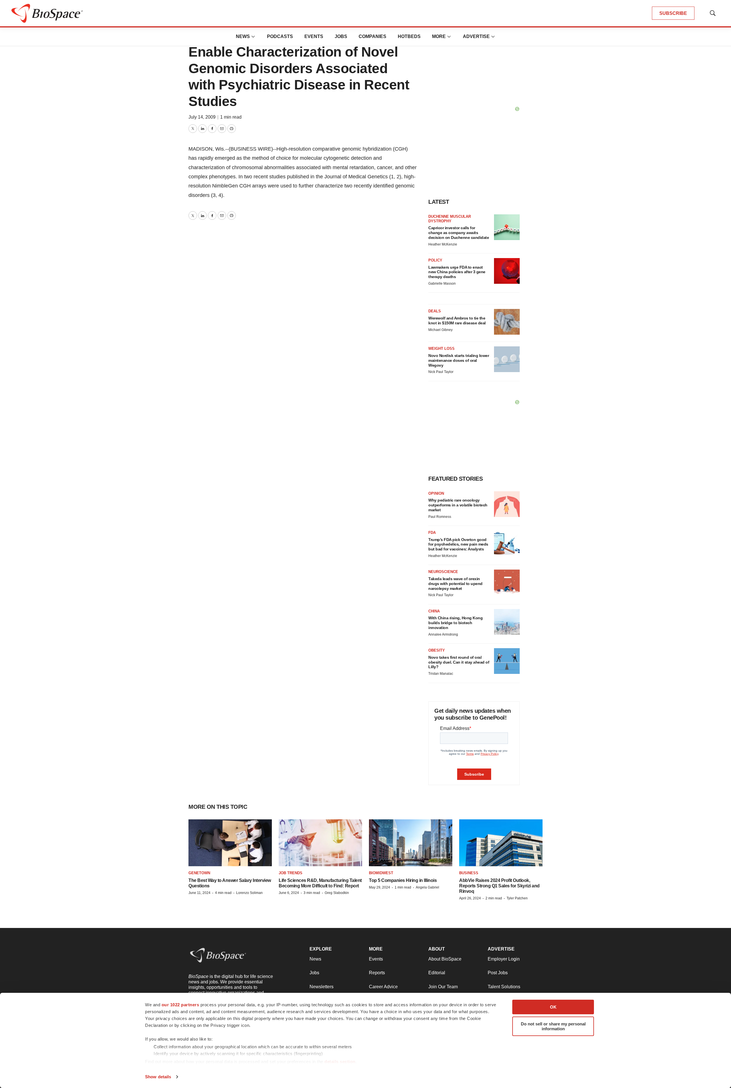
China (434, 611)
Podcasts (280, 36)
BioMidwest (381, 873)
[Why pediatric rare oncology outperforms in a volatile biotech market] (507, 504)
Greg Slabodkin (337, 893)
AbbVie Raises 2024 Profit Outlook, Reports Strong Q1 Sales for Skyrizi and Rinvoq (499, 886)
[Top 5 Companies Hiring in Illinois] (410, 843)
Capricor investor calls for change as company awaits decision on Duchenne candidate (458, 232)
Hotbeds (409, 36)
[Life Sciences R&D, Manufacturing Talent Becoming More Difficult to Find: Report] (320, 843)
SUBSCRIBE (673, 13)
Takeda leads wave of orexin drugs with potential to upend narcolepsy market (455, 583)
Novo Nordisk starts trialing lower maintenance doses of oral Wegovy (458, 360)
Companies (372, 36)
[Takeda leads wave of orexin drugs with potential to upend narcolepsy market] (507, 582)
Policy (435, 260)
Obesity (436, 650)
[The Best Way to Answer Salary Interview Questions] (230, 843)
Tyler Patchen (517, 898)
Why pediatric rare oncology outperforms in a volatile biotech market (457, 505)
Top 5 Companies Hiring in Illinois (403, 880)
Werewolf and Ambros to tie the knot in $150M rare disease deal (457, 320)
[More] (253, 36)
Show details (158, 1076)
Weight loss (441, 348)
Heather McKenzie (442, 244)
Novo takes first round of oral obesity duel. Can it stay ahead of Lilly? (458, 662)
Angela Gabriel (427, 887)
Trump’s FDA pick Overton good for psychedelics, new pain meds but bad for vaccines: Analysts (458, 544)
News (243, 36)
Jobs (341, 36)
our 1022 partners (180, 1004)
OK (553, 1007)
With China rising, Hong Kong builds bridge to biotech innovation (455, 623)
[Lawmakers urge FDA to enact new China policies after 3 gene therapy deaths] (507, 271)
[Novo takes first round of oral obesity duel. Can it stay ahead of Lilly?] (507, 661)
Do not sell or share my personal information (553, 1026)
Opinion (436, 493)
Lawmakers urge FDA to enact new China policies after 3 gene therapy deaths (456, 272)
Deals (434, 311)
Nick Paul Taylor (440, 372)
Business (468, 873)
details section (340, 1061)
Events (313, 36)
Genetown (199, 873)
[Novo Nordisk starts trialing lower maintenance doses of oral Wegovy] (507, 359)
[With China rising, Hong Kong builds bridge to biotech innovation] (507, 622)
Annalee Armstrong (443, 634)
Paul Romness (439, 517)
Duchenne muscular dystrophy (449, 218)
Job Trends (290, 873)
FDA (432, 532)
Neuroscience (443, 572)
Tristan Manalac (440, 674)
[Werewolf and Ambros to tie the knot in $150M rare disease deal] (507, 322)
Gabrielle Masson (442, 284)
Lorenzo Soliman (249, 893)
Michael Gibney (440, 330)
